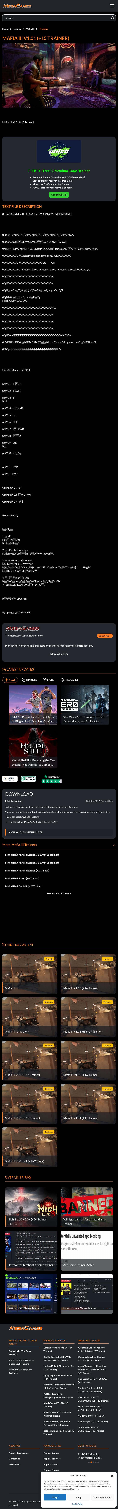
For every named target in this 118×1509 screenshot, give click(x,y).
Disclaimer (14, 1464)
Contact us (14, 1458)
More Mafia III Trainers (59, 893)
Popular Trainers (52, 1458)
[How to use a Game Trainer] (87, 1293)
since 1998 (104, 635)
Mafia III (30, 28)
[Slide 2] (91, 1462)
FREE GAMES (71, 679)
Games (17, 28)
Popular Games (51, 1452)
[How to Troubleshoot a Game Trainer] (31, 1250)
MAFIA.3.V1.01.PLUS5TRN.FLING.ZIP (26, 832)
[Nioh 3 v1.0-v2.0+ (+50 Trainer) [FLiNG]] (31, 1207)
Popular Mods (50, 1464)
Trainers (44, 28)
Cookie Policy (77, 1504)
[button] (112, 1475)
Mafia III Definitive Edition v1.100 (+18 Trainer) (32, 854)
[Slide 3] (93, 1462)
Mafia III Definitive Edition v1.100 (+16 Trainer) (32, 862)
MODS (50, 679)
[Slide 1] (89, 1462)
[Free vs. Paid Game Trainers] (31, 1293)
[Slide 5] (98, 1462)
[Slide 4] (96, 1462)
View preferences (102, 1497)
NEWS (12, 679)
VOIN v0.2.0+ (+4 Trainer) (91, 1415)
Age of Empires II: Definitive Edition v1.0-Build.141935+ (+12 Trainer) (92, 1369)
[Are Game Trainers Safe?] (87, 1250)
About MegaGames (18, 1452)
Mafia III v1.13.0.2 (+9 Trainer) (22, 878)
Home (5, 28)
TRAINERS (31, 679)
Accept (55, 1497)
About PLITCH (59, 194)
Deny (78, 1497)
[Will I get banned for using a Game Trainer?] (87, 1207)
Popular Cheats (51, 1470)
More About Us (59, 653)
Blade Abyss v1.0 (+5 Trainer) (93, 1421)
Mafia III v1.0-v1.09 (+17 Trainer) (23, 886)
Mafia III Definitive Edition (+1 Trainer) (27, 870)
